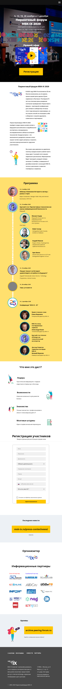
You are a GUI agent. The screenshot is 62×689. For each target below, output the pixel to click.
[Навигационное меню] (59, 2)
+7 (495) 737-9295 (43, 672)
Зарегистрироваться (31, 501)
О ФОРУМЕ (11, 653)
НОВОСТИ (30, 653)
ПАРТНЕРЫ (37, 653)
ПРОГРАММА (20, 653)
